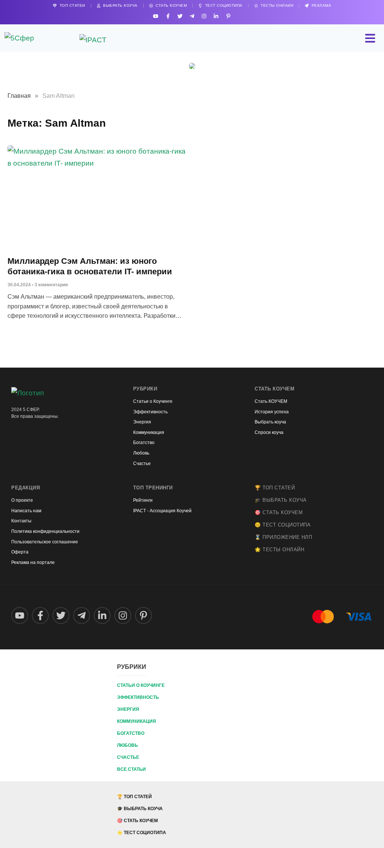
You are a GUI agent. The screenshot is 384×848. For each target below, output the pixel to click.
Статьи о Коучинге (141, 685)
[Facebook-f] (167, 16)
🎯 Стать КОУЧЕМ (279, 512)
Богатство (130, 733)
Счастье (128, 757)
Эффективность (138, 697)
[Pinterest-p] (228, 16)
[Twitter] (179, 16)
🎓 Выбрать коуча (281, 500)
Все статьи (131, 769)
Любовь (127, 745)
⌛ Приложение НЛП (283, 537)
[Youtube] (155, 16)
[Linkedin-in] (216, 16)
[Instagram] (204, 16)
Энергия (128, 709)
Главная (19, 96)
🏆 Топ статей (275, 488)
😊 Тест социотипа (282, 525)
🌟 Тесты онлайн (279, 549)
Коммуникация (136, 721)
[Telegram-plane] (191, 16)
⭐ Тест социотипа (141, 832)
